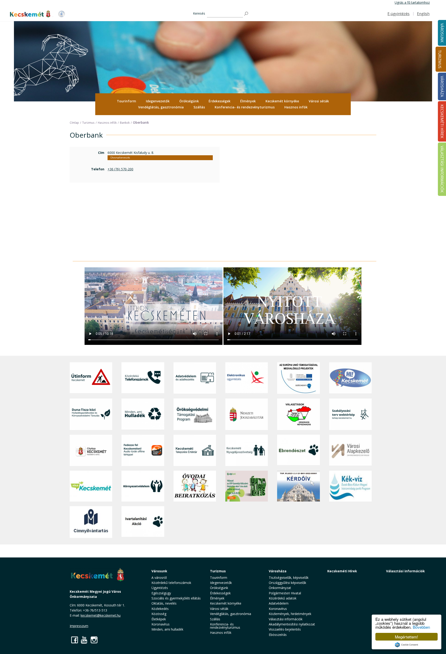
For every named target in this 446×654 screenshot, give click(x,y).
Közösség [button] (158, 614)
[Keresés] (246, 13)
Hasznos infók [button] (296, 107)
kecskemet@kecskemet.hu (101, 615)
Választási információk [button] (285, 619)
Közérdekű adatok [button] (282, 598)
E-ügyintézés (398, 14)
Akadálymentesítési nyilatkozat (292, 624)
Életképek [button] (158, 619)
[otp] (246, 486)
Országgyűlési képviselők (287, 582)
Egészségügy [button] (161, 593)
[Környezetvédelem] (142, 486)
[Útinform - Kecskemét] (91, 378)
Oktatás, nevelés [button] (164, 603)
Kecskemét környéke (282, 101)
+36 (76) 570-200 (120, 169)
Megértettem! (406, 637)
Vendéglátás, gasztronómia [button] (161, 107)
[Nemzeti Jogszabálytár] (246, 414)
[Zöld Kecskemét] (91, 486)
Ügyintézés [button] (159, 588)
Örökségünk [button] (189, 101)
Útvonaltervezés (120, 157)
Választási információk (405, 571)
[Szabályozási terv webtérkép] (350, 414)
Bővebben (421, 627)
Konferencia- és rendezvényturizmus (245, 107)
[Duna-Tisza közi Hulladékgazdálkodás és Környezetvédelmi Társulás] (91, 414)
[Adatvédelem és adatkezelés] (195, 378)
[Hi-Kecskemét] (350, 378)
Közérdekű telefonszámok (171, 582)
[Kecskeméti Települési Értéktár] (195, 450)
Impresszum (79, 626)
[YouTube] (84, 639)
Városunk (159, 571)
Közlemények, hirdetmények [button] (290, 614)
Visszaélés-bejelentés (285, 629)
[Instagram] (94, 639)
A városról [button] (159, 577)
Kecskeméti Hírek (342, 571)
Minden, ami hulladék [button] (167, 629)
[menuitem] (126, 101)
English (423, 14)
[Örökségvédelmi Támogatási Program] (195, 414)
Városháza (277, 571)
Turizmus (439, 59)
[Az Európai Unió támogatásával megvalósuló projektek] (298, 378)
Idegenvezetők (158, 101)
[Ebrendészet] (298, 450)
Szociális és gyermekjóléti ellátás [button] (176, 598)
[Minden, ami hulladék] (142, 414)
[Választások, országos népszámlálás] (298, 414)
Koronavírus (160, 624)
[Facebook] (74, 639)
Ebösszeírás (278, 634)
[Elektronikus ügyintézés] (246, 378)
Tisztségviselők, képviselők (288, 577)
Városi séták (319, 101)
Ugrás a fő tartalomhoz (412, 2)
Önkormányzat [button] (280, 588)
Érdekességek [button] (219, 101)
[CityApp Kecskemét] (91, 450)
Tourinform (126, 101)
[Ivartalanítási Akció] (142, 522)
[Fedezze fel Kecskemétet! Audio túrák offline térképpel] (142, 450)
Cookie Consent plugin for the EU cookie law (406, 644)
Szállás (199, 107)
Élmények (248, 101)
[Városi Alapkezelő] (350, 450)
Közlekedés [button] (160, 608)
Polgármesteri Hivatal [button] (285, 593)
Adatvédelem (279, 603)
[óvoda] (195, 486)
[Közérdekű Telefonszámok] (142, 378)
